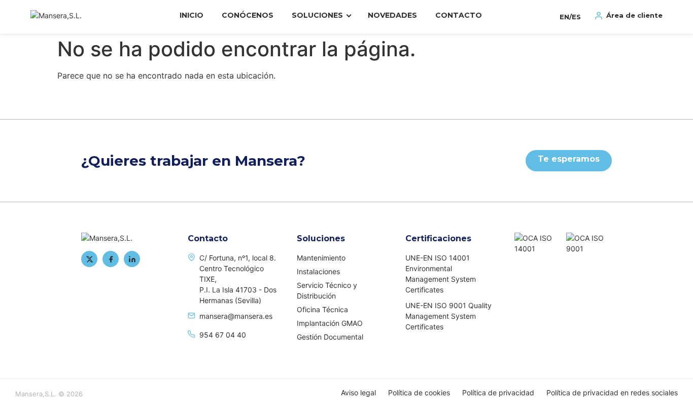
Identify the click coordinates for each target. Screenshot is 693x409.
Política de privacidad (498, 392)
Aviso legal (358, 392)
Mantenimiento (321, 257)
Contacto (458, 15)
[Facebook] (110, 259)
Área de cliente (634, 15)
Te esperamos (569, 159)
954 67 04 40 (222, 334)
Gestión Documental (330, 336)
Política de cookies (419, 392)
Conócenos (247, 15)
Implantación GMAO (330, 323)
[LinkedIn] (132, 259)
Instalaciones (318, 271)
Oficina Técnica (322, 309)
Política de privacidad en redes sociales (612, 392)
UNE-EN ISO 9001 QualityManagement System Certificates (448, 316)
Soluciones (317, 15)
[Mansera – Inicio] (126, 238)
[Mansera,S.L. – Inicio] (65, 15)
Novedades (392, 15)
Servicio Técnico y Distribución (327, 290)
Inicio (191, 15)
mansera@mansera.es (235, 316)
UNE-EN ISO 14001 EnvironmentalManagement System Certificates (440, 273)
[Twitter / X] (89, 259)
